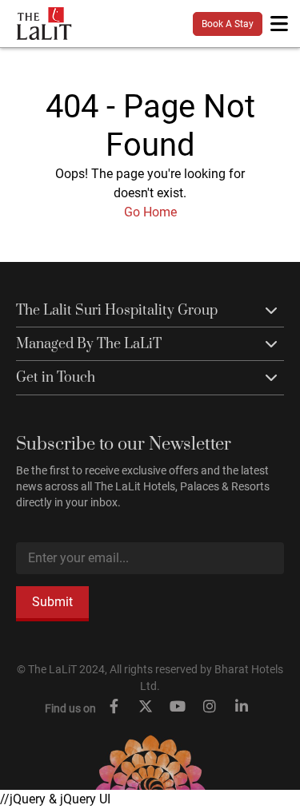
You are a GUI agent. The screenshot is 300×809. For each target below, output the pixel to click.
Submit (52, 601)
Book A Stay (228, 24)
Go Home (150, 212)
